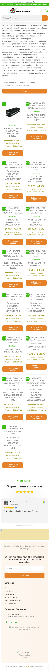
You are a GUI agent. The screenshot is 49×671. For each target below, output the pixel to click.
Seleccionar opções (36, 199)
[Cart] (46, 10)
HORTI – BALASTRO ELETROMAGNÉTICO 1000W (13, 265)
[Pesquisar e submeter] (45, 18)
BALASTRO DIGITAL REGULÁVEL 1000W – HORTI (36, 117)
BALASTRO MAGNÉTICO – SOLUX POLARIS (13, 222)
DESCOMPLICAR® (37, 666)
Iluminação (22, 68)
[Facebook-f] (7, 622)
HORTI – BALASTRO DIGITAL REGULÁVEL (36, 222)
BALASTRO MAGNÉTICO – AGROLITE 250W (13, 176)
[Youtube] (16, 622)
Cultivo (32, 83)
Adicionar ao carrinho (12, 153)
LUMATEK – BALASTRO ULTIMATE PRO (13, 308)
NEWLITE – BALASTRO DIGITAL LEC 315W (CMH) (36, 308)
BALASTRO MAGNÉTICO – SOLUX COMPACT (36, 179)
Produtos (23, 83)
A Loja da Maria (10, 83)
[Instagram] (11, 622)
